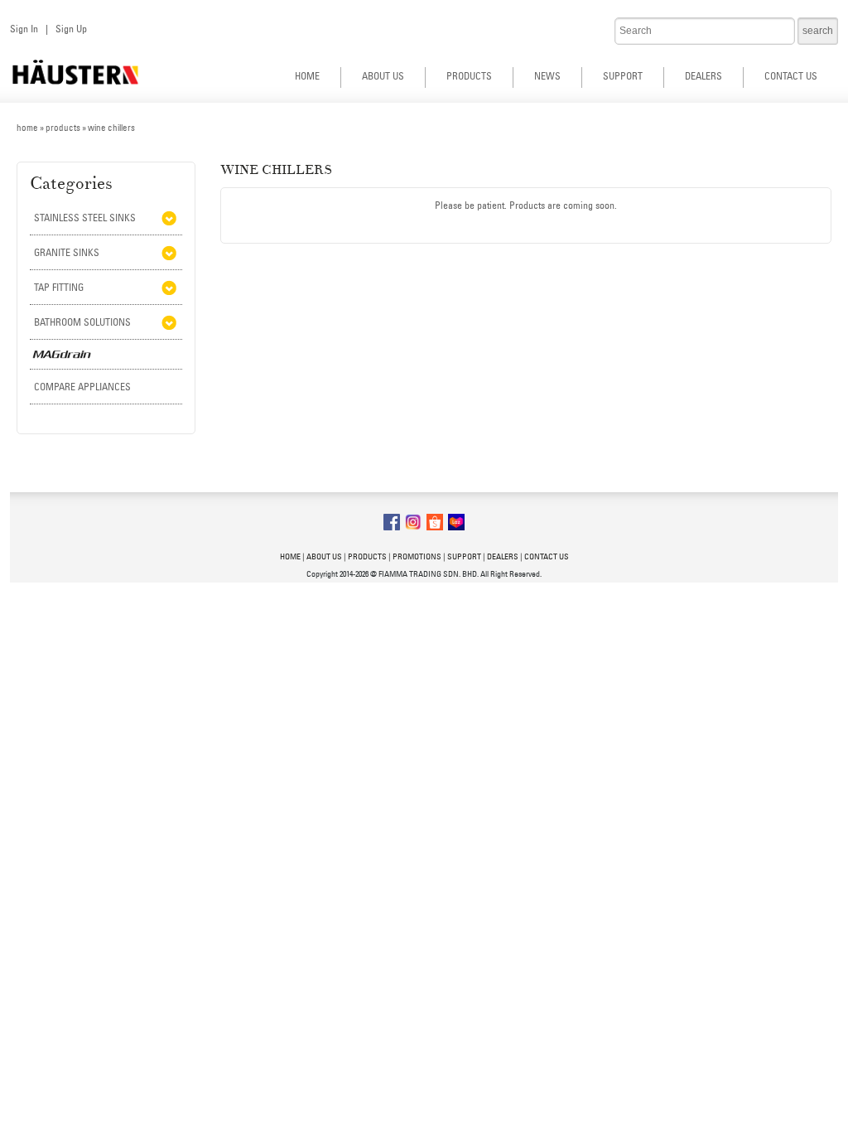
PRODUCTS (469, 76)
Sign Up (71, 28)
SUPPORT (623, 76)
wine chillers (111, 127)
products (63, 127)
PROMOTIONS (417, 556)
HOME (307, 76)
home (27, 127)
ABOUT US (383, 76)
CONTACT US (790, 76)
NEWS (547, 76)
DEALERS (703, 76)
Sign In (24, 28)
